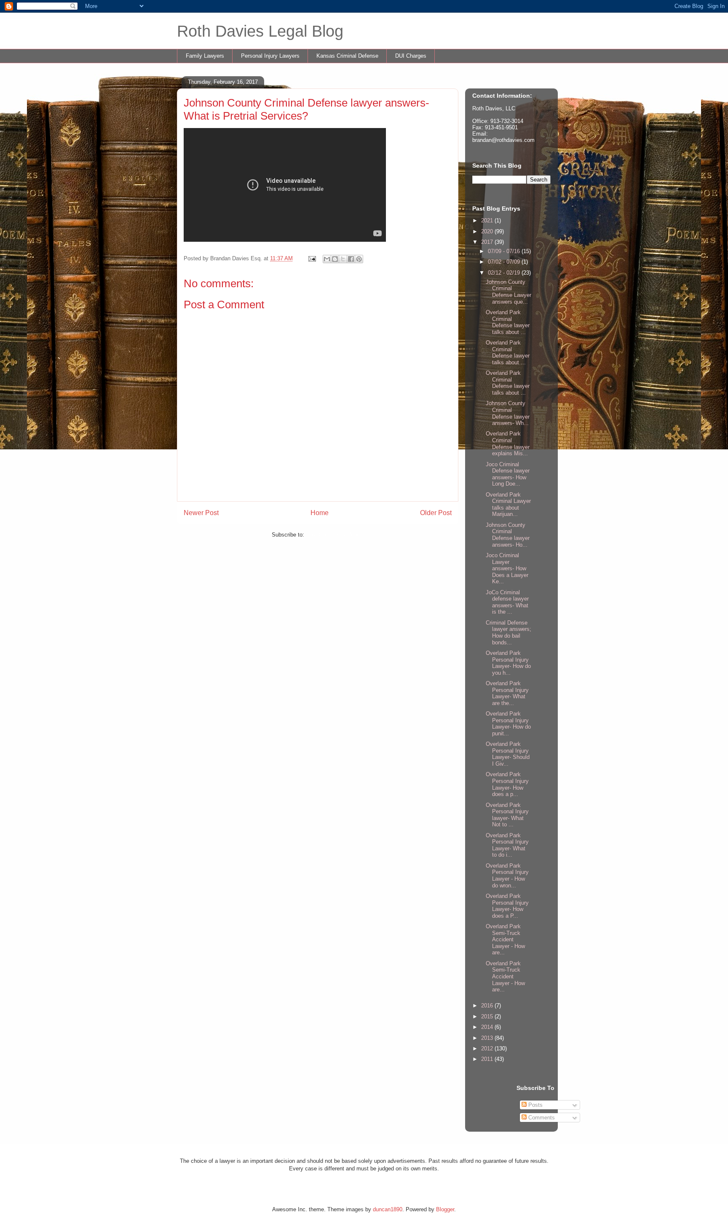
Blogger (445, 1209)
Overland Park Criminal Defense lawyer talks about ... (508, 322)
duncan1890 (387, 1209)
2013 (488, 1038)
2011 (488, 1059)
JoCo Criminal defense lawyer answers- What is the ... (507, 602)
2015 (488, 1016)
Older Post (436, 512)
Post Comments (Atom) (335, 535)
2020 (488, 231)
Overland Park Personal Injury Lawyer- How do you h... (508, 663)
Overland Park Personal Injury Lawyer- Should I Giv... (508, 754)
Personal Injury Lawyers (270, 56)
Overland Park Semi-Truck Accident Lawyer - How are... (505, 939)
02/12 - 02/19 (505, 273)
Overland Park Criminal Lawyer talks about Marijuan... (508, 504)
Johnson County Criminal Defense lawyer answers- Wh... (508, 413)
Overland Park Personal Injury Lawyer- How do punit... (508, 723)
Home (319, 512)
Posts (535, 1105)
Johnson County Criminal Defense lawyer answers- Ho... (508, 535)
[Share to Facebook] (351, 259)
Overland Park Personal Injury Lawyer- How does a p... (507, 784)
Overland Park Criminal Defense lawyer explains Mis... (508, 443)
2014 (488, 1027)
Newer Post (201, 512)
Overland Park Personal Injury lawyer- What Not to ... (507, 815)
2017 (488, 242)
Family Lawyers (205, 56)
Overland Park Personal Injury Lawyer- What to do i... (507, 845)
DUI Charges (410, 56)
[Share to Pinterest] (359, 259)
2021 (488, 220)
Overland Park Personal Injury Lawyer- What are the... (507, 693)
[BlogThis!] (335, 259)
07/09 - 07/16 (505, 251)
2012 (488, 1048)
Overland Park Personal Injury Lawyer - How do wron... (507, 876)
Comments (541, 1117)
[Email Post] (311, 258)
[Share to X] (343, 259)
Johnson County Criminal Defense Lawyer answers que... (508, 292)
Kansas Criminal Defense (347, 56)
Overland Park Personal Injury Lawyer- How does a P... (507, 906)
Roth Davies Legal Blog (260, 31)
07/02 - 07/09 (505, 262)
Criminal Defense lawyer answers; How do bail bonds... (508, 633)
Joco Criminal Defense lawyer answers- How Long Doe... (508, 474)
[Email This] (327, 259)
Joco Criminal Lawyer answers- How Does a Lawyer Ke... (507, 568)
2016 (488, 1005)
